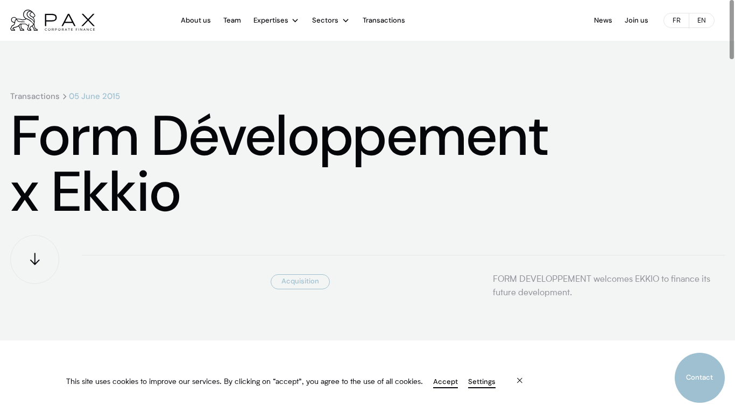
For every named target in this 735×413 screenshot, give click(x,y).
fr (677, 21)
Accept (445, 381)
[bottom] (34, 259)
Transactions (35, 96)
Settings (482, 381)
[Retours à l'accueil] (52, 20)
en (701, 21)
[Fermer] (512, 374)
